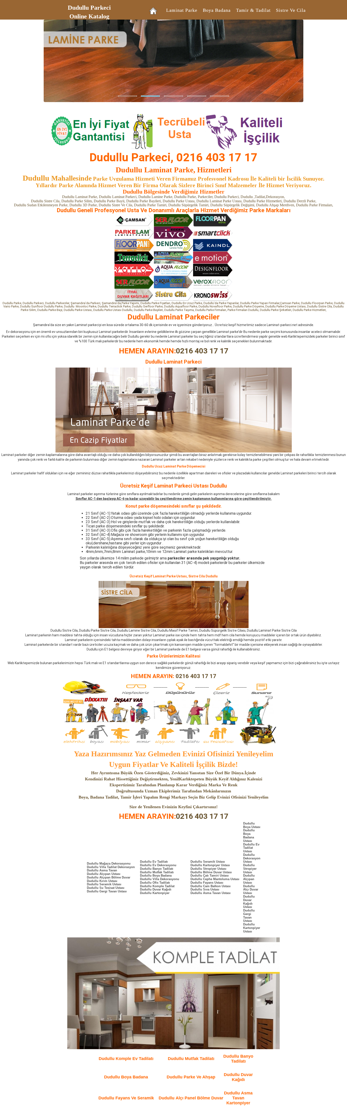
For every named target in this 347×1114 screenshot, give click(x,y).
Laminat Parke (181, 10)
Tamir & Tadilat (253, 10)
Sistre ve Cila (291, 10)
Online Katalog (89, 16)
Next (3, 65)
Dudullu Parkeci (89, 7)
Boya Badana (217, 10)
